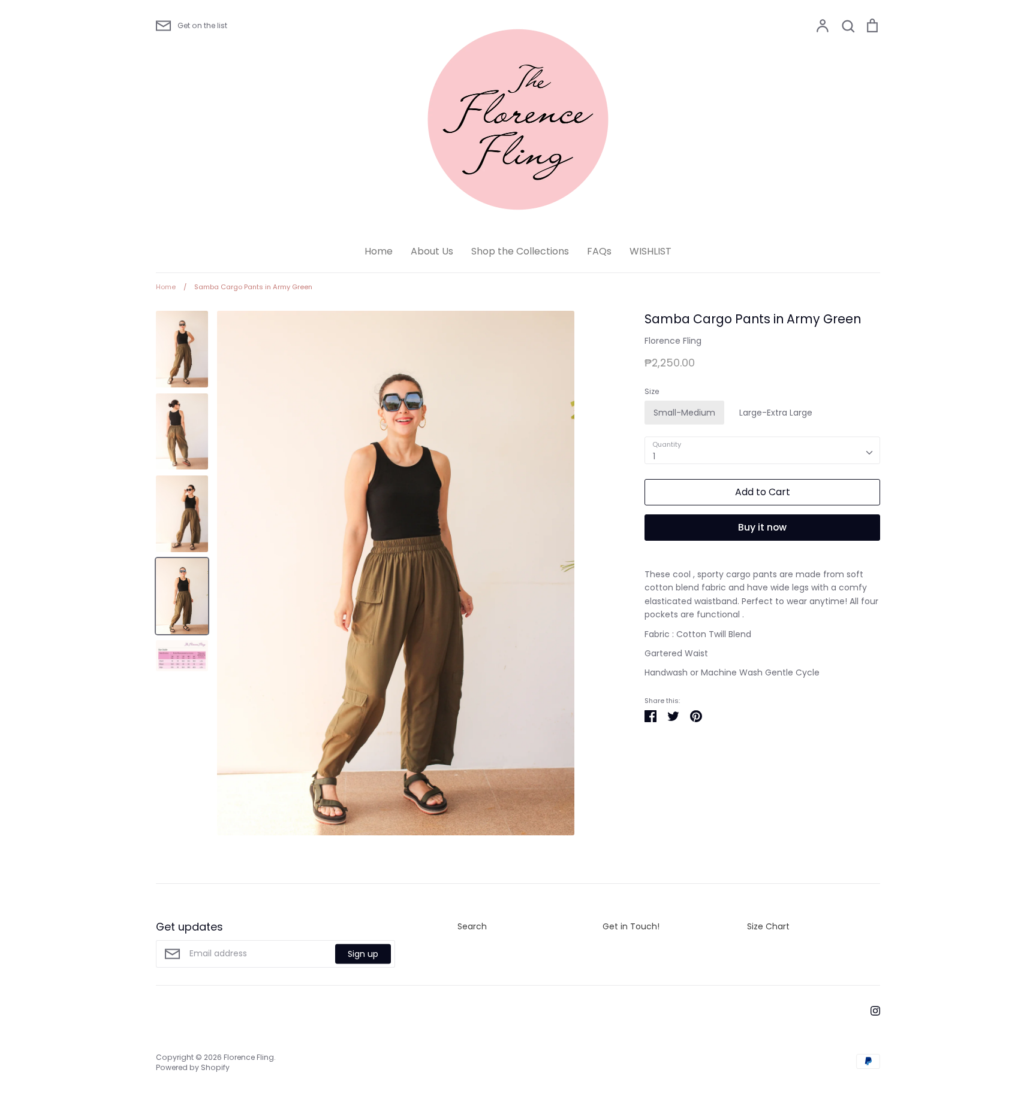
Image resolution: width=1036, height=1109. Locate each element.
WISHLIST (650, 251)
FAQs (599, 251)
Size (652, 391)
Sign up (363, 954)
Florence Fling (673, 341)
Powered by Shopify (193, 1067)
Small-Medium (684, 413)
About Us (432, 251)
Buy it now (762, 527)
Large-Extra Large (775, 413)
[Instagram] (871, 1010)
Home (379, 251)
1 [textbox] (654, 456)
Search (472, 926)
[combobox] (762, 450)
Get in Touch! (631, 926)
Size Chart (768, 926)
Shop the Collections (520, 251)
